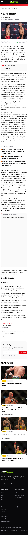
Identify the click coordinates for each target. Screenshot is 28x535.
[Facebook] (8, 483)
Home (2, 8)
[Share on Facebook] (2, 42)
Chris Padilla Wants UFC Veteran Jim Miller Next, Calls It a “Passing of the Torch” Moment (13, 151)
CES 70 (7, 134)
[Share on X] (5, 42)
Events (2, 495)
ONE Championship (19, 495)
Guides (2, 500)
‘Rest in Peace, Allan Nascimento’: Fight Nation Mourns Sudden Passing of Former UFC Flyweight (14, 163)
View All (23, 363)
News (6, 8)
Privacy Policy (4, 516)
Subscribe (23, 352)
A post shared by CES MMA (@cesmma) (13, 217)
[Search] (26, 2)
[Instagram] (11, 483)
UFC (16, 492)
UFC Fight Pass (13, 274)
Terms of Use (14, 530)
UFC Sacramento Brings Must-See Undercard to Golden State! (12, 157)
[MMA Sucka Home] (14, 2)
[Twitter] (3, 336)
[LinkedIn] (5, 483)
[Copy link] (8, 42)
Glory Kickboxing (19, 497)
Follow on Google (22, 42)
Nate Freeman (6, 17)
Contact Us (3, 511)
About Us (3, 507)
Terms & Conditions (5, 521)
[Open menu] (2, 2)
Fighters (3, 497)
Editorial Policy (4, 519)
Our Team (3, 509)
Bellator (17, 90)
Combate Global (9, 96)
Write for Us (4, 514)
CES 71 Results (7, 69)
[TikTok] (14, 483)
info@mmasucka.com (20, 507)
